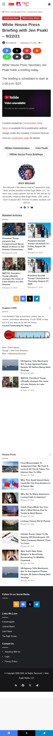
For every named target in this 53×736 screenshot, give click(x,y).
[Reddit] (37, 50)
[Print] (27, 57)
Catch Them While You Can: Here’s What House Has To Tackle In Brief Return (35, 510)
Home (7, 12)
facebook (43, 200)
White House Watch (31, 18)
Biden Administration (18, 148)
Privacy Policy (11, 661)
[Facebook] (7, 50)
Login (7, 657)
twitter (35, 200)
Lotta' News (7, 631)
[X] (17, 50)
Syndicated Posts (18, 12)
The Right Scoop (9, 636)
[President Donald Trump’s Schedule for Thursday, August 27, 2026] (39, 265)
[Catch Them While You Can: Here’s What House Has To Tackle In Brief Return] (10, 511)
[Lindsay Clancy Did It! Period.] (10, 525)
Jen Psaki (42, 148)
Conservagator (8, 622)
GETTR (26, 203)
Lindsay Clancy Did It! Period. (35, 521)
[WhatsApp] (7, 57)
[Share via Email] (17, 57)
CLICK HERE (36, 319)
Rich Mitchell (11, 43)
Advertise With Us (12, 652)
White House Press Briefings (27, 154)
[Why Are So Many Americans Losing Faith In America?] (10, 498)
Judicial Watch (8, 626)
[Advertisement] (26, 422)
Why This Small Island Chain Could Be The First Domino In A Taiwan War (35, 483)
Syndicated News (35, 12)
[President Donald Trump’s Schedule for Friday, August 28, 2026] (39, 230)
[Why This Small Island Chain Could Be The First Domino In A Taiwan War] (10, 484)
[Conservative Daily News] (19, 4)
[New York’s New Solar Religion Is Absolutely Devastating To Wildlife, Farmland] (10, 555)
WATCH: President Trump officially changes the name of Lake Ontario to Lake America (12, 278)
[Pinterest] (27, 50)
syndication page (20, 138)
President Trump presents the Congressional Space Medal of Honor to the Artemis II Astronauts (13, 244)
